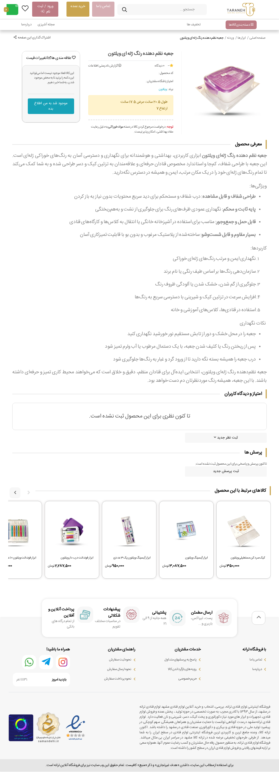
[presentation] (28, 492)
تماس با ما (103, 6)
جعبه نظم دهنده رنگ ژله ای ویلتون (201, 38)
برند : (170, 89)
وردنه (230, 38)
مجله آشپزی (46, 25)
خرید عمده (78, 6)
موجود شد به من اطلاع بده (51, 106)
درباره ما (26, 25)
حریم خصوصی (187, 678)
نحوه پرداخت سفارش (117, 678)
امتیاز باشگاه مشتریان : (159, 81)
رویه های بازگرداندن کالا (182, 669)
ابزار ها (242, 38)
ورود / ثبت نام (45, 9)
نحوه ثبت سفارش (120, 659)
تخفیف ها (194, 25)
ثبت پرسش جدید (226, 471)
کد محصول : (166, 73)
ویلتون (163, 89)
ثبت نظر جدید (227, 438)
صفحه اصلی (257, 38)
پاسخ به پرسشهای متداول (180, 659)
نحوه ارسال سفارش (119, 669)
